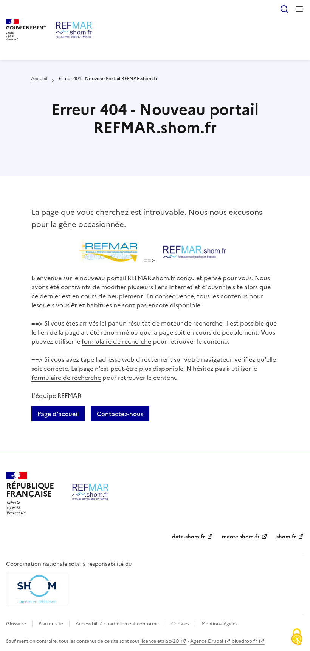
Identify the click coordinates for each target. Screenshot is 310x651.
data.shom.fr (188, 537)
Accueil (39, 78)
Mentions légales (219, 623)
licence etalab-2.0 (159, 641)
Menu (299, 9)
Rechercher (284, 9)
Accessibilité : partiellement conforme (117, 623)
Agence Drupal (206, 641)
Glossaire (16, 623)
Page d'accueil (58, 413)
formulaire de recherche (116, 341)
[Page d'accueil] (74, 30)
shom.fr (286, 537)
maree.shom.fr (241, 537)
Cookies (180, 623)
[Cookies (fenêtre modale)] (297, 638)
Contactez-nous (120, 413)
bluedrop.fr (244, 641)
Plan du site (51, 623)
